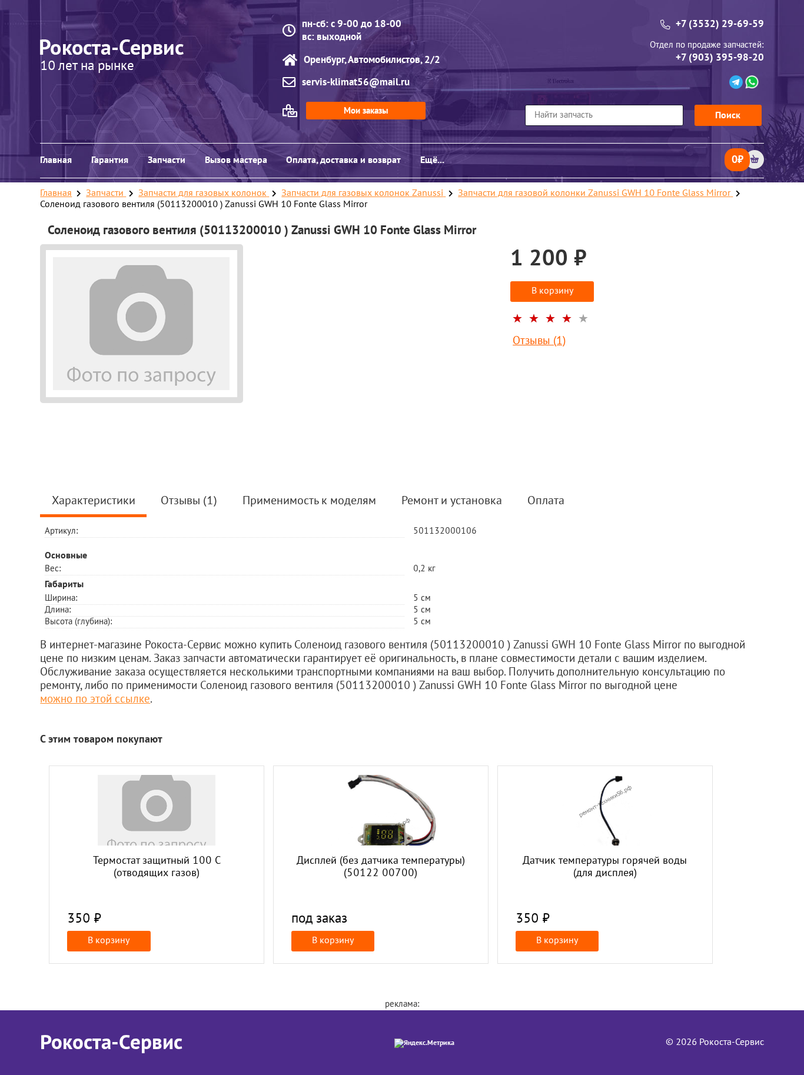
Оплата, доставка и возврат (343, 160)
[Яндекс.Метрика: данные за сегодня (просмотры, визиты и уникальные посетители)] (424, 1043)
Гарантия (109, 160)
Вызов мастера (236, 160)
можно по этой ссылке (95, 700)
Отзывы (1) (539, 342)
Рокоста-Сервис (111, 1042)
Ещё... (432, 160)
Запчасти (166, 160)
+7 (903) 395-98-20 (720, 58)
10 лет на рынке (87, 67)
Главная (56, 160)
